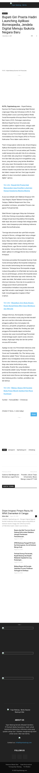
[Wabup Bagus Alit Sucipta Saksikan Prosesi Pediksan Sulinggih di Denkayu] (7, 569)
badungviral (11, 450)
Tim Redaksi (26, 767)
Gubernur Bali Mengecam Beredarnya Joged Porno (10, 476)
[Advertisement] (19, 89)
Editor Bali (5, 516)
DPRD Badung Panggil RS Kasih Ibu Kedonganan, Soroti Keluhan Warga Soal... (25, 545)
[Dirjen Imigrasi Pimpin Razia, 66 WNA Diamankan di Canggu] (19, 499)
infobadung (32, 450)
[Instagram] (19, 757)
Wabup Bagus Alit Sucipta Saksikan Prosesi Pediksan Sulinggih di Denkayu (23, 568)
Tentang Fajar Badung (15, 767)
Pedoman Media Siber (12, 764)
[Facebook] (14, 757)
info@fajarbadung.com (24, 743)
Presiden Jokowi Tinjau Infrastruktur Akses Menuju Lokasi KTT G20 (29, 477)
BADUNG (5, 13)
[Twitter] (25, 757)
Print (34, 414)
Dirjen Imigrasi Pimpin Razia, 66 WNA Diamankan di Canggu (17, 512)
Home (4, 10)
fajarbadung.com (21, 450)
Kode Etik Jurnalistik (26, 764)
